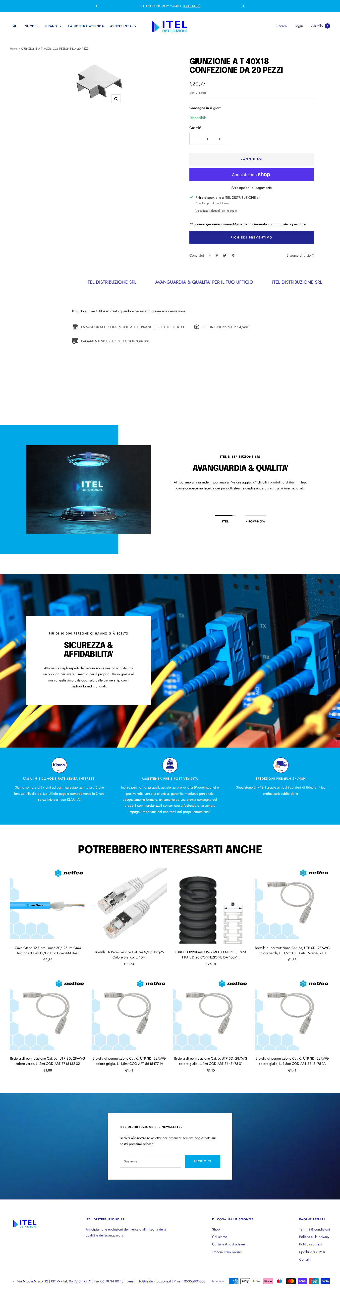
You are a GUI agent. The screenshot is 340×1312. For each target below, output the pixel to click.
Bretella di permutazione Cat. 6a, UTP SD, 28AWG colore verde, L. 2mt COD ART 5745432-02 (47, 1061)
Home (14, 48)
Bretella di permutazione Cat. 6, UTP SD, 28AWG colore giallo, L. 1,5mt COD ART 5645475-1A (292, 1061)
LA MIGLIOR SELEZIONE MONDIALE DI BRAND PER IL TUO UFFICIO (132, 326)
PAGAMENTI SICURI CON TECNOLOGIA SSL (115, 341)
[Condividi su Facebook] (210, 255)
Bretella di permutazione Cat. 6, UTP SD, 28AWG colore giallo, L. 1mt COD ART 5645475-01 (210, 1061)
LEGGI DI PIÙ (194, 6)
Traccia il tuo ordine (227, 1251)
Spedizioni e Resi (312, 1251)
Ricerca (281, 26)
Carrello (319, 26)
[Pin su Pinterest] (217, 255)
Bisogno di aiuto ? (300, 255)
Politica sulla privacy (314, 1236)
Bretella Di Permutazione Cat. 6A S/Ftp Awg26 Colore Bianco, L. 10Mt (129, 955)
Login (299, 26)
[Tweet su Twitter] (225, 255)
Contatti (304, 1259)
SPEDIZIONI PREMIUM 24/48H (226, 326)
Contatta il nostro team (228, 1244)
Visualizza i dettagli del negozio (216, 210)
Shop (216, 1229)
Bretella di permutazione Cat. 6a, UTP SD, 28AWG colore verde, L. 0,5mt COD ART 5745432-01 (292, 950)
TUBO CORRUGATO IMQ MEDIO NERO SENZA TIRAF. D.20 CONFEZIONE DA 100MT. (210, 955)
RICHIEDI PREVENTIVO (251, 237)
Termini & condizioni (314, 1229)
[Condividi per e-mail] (232, 255)
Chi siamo (219, 1236)
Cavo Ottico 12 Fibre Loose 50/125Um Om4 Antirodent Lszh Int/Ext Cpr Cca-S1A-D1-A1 (48, 950)
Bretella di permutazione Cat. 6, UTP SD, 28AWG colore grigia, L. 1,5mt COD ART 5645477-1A (129, 1061)
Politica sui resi (310, 1244)
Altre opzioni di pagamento (251, 187)
